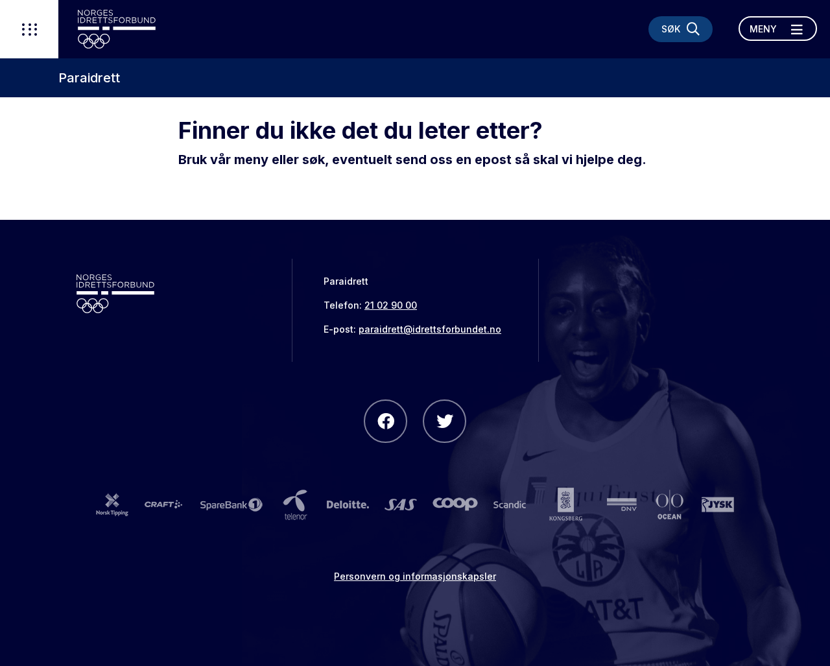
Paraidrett (89, 78)
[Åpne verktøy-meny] (29, 29)
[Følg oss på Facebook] (385, 421)
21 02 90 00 (390, 305)
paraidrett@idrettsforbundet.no (430, 329)
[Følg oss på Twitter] (444, 421)
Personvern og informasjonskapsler (415, 576)
